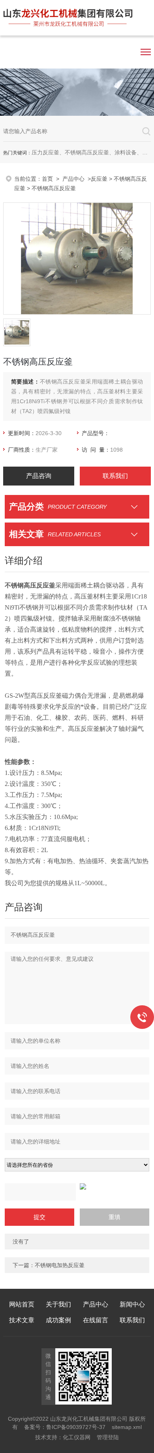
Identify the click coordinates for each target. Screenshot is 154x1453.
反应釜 (99, 179)
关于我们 (58, 1304)
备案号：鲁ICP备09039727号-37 (64, 1427)
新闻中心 (132, 1304)
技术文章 (21, 1320)
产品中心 (73, 179)
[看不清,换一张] (77, 1186)
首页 (47, 179)
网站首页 (21, 1304)
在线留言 (95, 1320)
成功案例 (58, 1320)
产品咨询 (38, 476)
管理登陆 (108, 1437)
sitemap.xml (127, 1427)
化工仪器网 (76, 1437)
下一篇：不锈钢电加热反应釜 (49, 1265)
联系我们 (115, 476)
